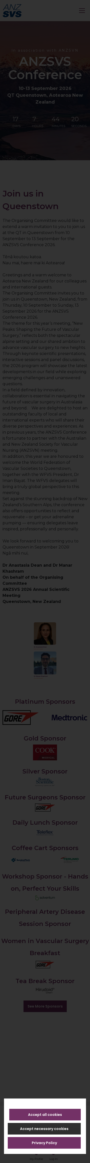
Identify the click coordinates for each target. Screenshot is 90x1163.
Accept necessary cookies (44, 1128)
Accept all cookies (45, 1114)
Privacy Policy (44, 1142)
